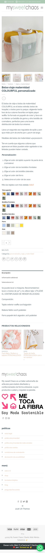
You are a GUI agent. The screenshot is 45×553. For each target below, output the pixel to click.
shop (6, 475)
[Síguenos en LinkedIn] (27, 502)
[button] (39, 547)
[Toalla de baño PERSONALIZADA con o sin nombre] (33, 339)
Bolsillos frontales (8, 202)
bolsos (10, 84)
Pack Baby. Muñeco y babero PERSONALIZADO (11, 354)
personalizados (15, 254)
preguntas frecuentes (12, 490)
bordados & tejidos (11, 480)
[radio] (4, 194)
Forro (4, 221)
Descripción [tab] (6, 273)
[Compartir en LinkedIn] (25, 259)
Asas (3, 229)
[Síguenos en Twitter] (24, 502)
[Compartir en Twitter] (12, 259)
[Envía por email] (16, 259)
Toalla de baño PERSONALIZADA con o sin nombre (33, 355)
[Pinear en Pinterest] (20, 259)
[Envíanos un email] (9, 418)
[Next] (40, 44)
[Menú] (41, 7)
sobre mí (8, 471)
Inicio (4, 84)
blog (6, 485)
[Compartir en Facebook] (8, 259)
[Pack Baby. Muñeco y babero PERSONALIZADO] (11, 339)
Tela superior (6, 190)
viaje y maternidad (23, 84)
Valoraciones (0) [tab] (8, 282)
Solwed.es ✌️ (26, 547)
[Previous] (5, 44)
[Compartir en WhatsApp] (4, 259)
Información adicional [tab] (10, 277)
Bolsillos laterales (8, 214)
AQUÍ (31, 185)
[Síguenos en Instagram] (6, 418)
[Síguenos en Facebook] (3, 418)
